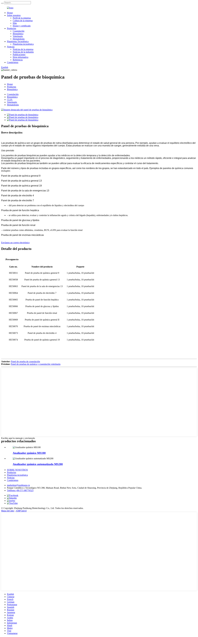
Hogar (10, 12)
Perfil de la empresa (22, 18)
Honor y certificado (22, 26)
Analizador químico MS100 (29, 452)
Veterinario (18, 36)
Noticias (10, 46)
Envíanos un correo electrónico (15, 242)
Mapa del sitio (7, 511)
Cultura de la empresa (23, 20)
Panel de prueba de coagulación (25, 361)
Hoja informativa (20, 57)
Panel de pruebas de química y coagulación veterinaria (35, 364)
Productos (11, 28)
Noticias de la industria (23, 52)
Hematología (18, 39)
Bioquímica (18, 33)
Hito (15, 23)
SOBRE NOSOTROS (17, 470)
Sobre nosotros (14, 15)
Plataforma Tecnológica (18, 41)
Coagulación (18, 31)
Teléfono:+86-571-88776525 (20, 490)
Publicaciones (19, 54)
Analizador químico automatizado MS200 (38, 464)
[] (2, 3)
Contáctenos (12, 62)
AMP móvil (21, 511)
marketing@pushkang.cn (18, 485)
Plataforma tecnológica (23, 44)
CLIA (9, 99)
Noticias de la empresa (23, 49)
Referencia (18, 60)
